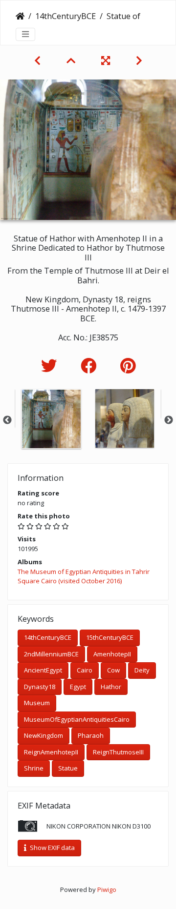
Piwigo (106, 889)
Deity (142, 670)
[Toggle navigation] (25, 34)
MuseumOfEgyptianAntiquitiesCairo (77, 719)
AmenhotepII (112, 654)
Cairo (84, 670)
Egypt (78, 686)
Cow (113, 670)
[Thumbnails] (72, 60)
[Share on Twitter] (51, 365)
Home (20, 16)
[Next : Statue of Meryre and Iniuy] (139, 60)
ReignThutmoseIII (118, 752)
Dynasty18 (39, 686)
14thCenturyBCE (65, 16)
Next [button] (169, 420)
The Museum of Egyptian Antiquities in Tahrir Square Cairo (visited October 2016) (84, 576)
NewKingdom (43, 735)
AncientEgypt (43, 670)
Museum (37, 702)
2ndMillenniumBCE (51, 654)
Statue (68, 768)
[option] (51, 419)
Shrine (34, 768)
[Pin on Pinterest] (127, 365)
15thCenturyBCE (109, 637)
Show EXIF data (51, 847)
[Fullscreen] (106, 60)
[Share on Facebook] (90, 365)
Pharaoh (91, 735)
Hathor (111, 686)
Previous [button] (7, 420)
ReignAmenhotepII (51, 752)
